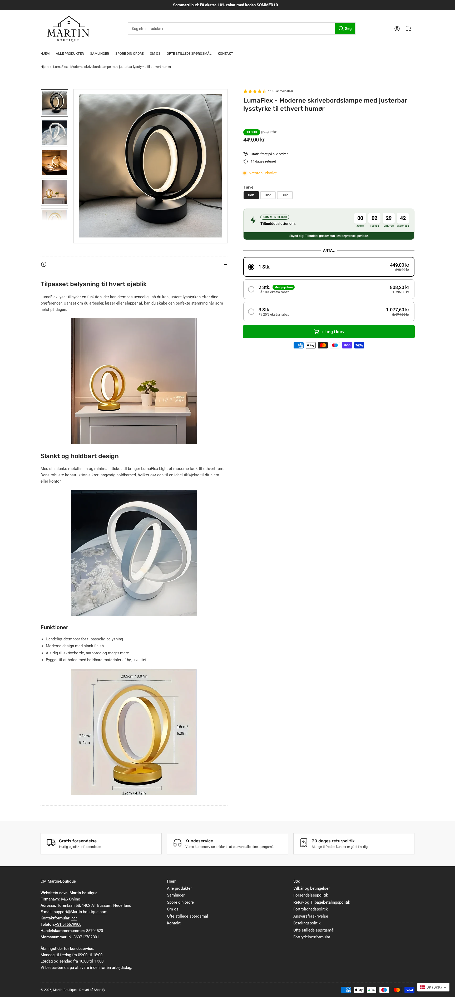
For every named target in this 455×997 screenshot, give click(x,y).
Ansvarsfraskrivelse (310, 916)
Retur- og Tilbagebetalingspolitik (321, 902)
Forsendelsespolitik (310, 895)
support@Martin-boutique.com (80, 911)
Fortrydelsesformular (311, 937)
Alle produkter (70, 53)
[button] (329, 267)
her (74, 918)
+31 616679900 (68, 924)
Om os (155, 53)
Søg (296, 881)
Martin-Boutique (65, 990)
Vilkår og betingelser (311, 888)
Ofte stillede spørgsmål (189, 53)
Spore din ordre (129, 53)
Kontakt (225, 53)
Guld (284, 195)
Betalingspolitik (307, 923)
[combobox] (241, 28)
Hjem (45, 53)
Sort (251, 195)
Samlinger (99, 53)
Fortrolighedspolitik (310, 909)
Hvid (268, 195)
